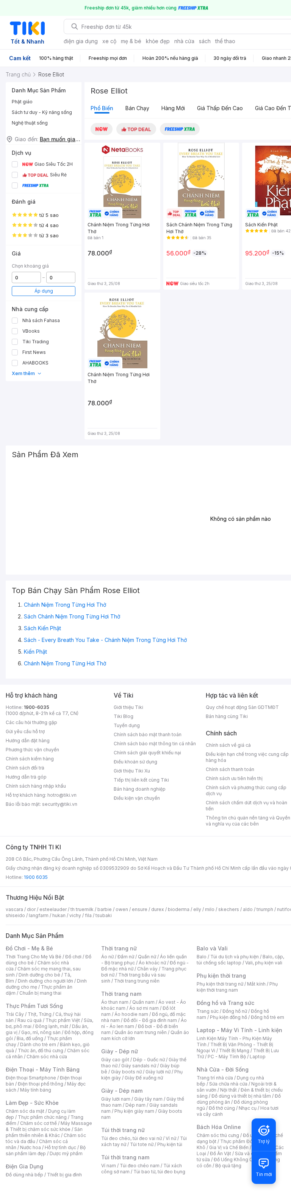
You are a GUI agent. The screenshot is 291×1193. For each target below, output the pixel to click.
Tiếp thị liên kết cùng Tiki (141, 780)
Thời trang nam (121, 994)
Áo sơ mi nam (144, 1008)
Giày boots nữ (126, 1072)
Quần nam (143, 1002)
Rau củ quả (29, 1020)
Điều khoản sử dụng (135, 762)
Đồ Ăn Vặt (220, 1153)
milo (209, 909)
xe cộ (109, 41)
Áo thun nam (114, 1002)
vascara (14, 909)
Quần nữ (147, 956)
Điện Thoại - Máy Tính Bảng (43, 1069)
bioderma (178, 909)
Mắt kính (256, 984)
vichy (75, 915)
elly (197, 909)
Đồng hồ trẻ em (267, 1017)
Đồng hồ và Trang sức (225, 1003)
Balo (202, 956)
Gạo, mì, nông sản (41, 1032)
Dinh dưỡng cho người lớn (45, 981)
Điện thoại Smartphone (31, 1078)
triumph (265, 909)
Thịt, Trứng (40, 1014)
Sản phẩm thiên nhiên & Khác (44, 1132)
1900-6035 (36, 707)
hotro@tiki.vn (62, 795)
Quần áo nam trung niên (140, 1032)
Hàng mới (173, 108)
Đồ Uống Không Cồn (236, 1159)
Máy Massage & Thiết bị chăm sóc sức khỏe (49, 1126)
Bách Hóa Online (219, 1127)
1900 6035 (36, 877)
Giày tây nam (148, 1099)
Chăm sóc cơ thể (38, 1123)
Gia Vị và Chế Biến (229, 1147)
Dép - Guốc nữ (149, 1059)
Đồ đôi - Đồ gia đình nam (150, 1020)
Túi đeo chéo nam (140, 1165)
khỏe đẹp (158, 41)
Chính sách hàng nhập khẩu (36, 786)
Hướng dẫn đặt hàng (28, 740)
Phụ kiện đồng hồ (228, 1017)
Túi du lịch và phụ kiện (234, 956)
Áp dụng (43, 291)
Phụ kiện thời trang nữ (220, 984)
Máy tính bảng (35, 1090)
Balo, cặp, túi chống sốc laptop (240, 960)
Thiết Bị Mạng (234, 1050)
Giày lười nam (115, 1099)
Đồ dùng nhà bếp (24, 1174)
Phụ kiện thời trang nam (237, 987)
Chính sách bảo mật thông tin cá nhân (155, 743)
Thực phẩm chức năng (42, 1117)
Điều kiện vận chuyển (137, 798)
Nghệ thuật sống (30, 123)
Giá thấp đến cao (220, 108)
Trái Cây (15, 1014)
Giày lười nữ (158, 1072)
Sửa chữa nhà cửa (228, 1084)
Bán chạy (137, 108)
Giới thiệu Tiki (128, 707)
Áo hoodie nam (131, 1014)
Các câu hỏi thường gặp (31, 722)
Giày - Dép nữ (119, 1051)
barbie (104, 909)
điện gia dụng (81, 41)
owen (122, 909)
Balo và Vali (212, 948)
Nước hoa (30, 1147)
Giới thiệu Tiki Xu (132, 771)
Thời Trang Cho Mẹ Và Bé (33, 956)
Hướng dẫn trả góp (26, 777)
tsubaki (103, 915)
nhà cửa (184, 41)
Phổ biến (102, 108)
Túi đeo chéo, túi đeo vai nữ (131, 1138)
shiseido (15, 915)
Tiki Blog (123, 716)
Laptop (258, 1056)
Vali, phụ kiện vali (263, 963)
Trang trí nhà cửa (215, 1078)
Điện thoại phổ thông (40, 1084)
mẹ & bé (131, 41)
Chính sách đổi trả (25, 768)
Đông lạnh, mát (51, 1026)
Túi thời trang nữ (123, 1130)
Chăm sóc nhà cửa (47, 1056)
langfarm (38, 915)
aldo (248, 909)
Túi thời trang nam (125, 1157)
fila (88, 915)
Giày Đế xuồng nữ (144, 1078)
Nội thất (228, 1090)
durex (157, 909)
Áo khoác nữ (152, 963)
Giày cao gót (115, 1059)
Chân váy (147, 969)
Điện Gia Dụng (24, 1166)
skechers (228, 909)
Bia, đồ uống (30, 1038)
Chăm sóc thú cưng (218, 1135)
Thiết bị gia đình (64, 1174)
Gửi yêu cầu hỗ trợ (25, 731)
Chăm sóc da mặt (25, 1111)
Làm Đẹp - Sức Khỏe (32, 1103)
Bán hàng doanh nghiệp (140, 789)
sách (205, 41)
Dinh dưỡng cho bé (39, 975)
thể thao (225, 41)
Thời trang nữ (119, 948)
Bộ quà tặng (228, 1165)
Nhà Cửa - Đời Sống (223, 1069)
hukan (59, 915)
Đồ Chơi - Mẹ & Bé (29, 948)
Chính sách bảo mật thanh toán (147, 734)
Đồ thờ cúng (222, 1108)
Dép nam (135, 1105)
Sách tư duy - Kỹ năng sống (42, 112)
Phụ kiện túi (169, 1144)
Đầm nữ (125, 956)
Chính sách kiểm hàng (30, 759)
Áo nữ (107, 956)
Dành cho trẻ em (38, 1044)
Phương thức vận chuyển (32, 749)
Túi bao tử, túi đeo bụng (159, 1171)
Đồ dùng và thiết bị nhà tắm (241, 1096)
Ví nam (108, 1165)
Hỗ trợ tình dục (60, 1147)
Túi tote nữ (141, 1144)
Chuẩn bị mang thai (40, 993)
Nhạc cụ (248, 1108)
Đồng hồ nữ (234, 1011)
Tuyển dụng (127, 725)
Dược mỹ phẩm (66, 1153)
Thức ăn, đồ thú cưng (40, 1050)
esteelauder (53, 909)
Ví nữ (171, 1138)
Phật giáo (22, 101)
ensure (139, 909)
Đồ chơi (73, 956)
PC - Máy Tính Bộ (227, 1056)
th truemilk (82, 909)
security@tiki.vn (59, 804)
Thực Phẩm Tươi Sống (34, 1006)
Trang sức (208, 1011)
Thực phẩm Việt (62, 1020)
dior (31, 909)
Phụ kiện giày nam (134, 1111)
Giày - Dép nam (121, 1090)
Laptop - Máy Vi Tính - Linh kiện (239, 1030)
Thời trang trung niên (137, 981)
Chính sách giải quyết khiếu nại (147, 752)
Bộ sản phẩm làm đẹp (46, 1150)
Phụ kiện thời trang (221, 975)
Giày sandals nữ (138, 1065)
